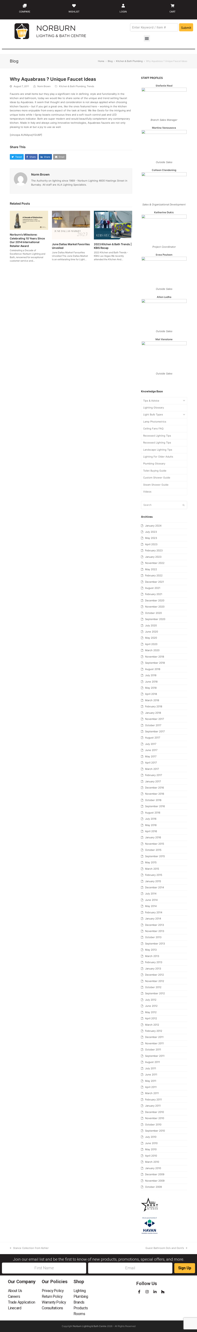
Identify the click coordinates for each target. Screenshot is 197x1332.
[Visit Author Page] (20, 178)
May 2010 (151, 1149)
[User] (123, 5)
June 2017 (151, 750)
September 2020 (155, 619)
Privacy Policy (53, 1290)
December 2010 (154, 1112)
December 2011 (154, 1037)
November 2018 (154, 656)
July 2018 (150, 675)
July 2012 (150, 999)
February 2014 (153, 912)
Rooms (79, 1313)
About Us (15, 1290)
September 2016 (155, 806)
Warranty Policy (54, 1302)
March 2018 (152, 700)
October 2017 (153, 725)
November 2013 (154, 931)
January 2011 (153, 1105)
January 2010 (153, 1168)
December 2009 (154, 1174)
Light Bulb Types (153, 414)
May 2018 (151, 687)
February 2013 (153, 962)
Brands (78, 1302)
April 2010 (151, 1155)
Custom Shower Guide (156, 477)
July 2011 (150, 1068)
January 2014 (153, 918)
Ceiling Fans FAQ (153, 428)
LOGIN (123, 11)
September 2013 (155, 943)
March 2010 (152, 1161)
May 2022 (151, 569)
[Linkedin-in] (155, 1292)
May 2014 (151, 906)
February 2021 (153, 594)
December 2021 (154, 581)
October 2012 (153, 987)
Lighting (79, 1290)
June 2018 (151, 681)
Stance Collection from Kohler (31, 1247)
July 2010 (150, 1136)
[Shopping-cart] (172, 5)
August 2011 (152, 1062)
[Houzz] (163, 1292)
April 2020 (151, 644)
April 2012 (151, 1018)
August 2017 (152, 737)
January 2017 (153, 781)
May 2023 (151, 537)
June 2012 (151, 1005)
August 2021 (152, 587)
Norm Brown (44, 86)
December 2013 (154, 924)
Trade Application (21, 1302)
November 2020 (154, 606)
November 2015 (154, 843)
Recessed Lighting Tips (157, 435)
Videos (147, 491)
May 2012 (151, 1012)
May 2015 (151, 862)
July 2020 (151, 625)
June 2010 (151, 1143)
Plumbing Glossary (154, 463)
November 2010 (154, 1118)
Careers (14, 1296)
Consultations (52, 1308)
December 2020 (154, 600)
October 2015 (153, 849)
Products (80, 1308)
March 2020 (152, 650)
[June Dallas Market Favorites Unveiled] (71, 224)
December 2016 (154, 787)
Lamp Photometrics (154, 421)
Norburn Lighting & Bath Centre (89, 1326)
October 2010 (153, 1124)
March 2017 (152, 768)
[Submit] (183, 505)
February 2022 (154, 575)
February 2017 (153, 775)
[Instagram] (147, 1292)
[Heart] (74, 5)
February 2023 (154, 550)
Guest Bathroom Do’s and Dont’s (164, 1247)
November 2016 (154, 793)
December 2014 (154, 887)
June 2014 (151, 899)
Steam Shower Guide (156, 484)
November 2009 (154, 1180)
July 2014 (150, 893)
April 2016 (151, 831)
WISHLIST (73, 11)
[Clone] (24, 5)
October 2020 (153, 612)
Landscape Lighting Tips (157, 449)
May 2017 (150, 756)
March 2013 (152, 956)
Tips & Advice (151, 400)
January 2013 (153, 968)
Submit (186, 28)
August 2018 (152, 669)
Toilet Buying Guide (154, 470)
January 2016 (153, 837)
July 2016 (150, 818)
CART (172, 11)
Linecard (14, 1308)
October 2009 (153, 1186)
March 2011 (152, 1093)
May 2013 (151, 949)
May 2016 (151, 825)
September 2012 (155, 993)
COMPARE (24, 11)
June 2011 (151, 1074)
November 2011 (154, 1043)
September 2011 (154, 1055)
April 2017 (151, 762)
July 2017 (150, 743)
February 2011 (153, 1099)
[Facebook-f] (139, 1292)
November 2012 (154, 981)
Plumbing (80, 1296)
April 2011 (151, 1087)
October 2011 (153, 1049)
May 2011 (150, 1080)
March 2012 (152, 1024)
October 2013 (153, 937)
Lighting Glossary (153, 407)
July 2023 (151, 531)
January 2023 (153, 556)
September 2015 (155, 856)
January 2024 (153, 525)
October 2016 (153, 800)
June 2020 (151, 631)
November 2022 (154, 562)
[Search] (164, 505)
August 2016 (152, 812)
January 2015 (153, 881)
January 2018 (153, 712)
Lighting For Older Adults (158, 456)
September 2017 (155, 731)
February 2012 (153, 1030)
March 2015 (152, 868)
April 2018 (151, 693)
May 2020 (151, 637)
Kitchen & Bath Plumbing (72, 86)
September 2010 (155, 1130)
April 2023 (151, 544)
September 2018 (155, 662)
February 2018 (153, 706)
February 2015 (153, 874)
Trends (90, 86)
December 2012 (154, 974)
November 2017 (154, 718)
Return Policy (52, 1296)
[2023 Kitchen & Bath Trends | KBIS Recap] (113, 224)
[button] (147, 38)
